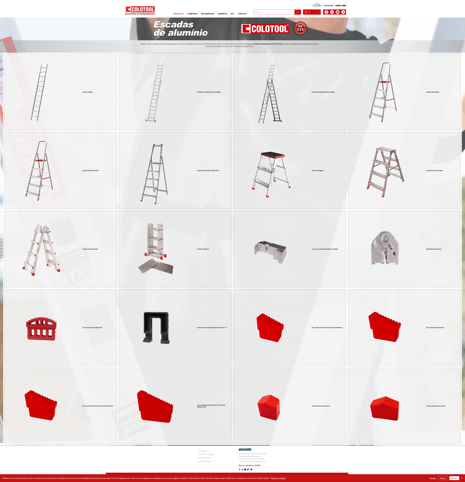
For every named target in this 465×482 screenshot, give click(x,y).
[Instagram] (242, 469)
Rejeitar (443, 478)
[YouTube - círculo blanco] (337, 12)
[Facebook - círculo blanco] (326, 12)
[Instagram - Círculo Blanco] (332, 12)
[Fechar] (462, 478)
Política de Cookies (278, 478)
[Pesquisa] (297, 12)
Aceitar (454, 478)
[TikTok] (343, 12)
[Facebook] (239, 469)
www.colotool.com (260, 462)
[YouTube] (245, 469)
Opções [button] (433, 478)
